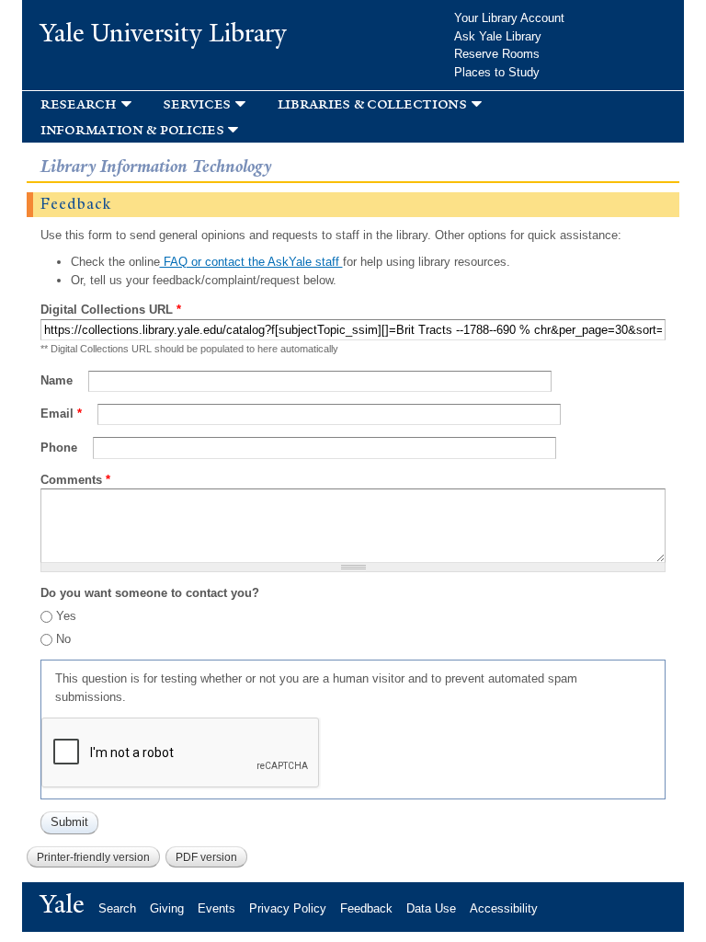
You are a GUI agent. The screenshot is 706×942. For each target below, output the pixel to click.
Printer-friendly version (93, 857)
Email (61, 413)
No (63, 639)
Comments (75, 480)
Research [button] (78, 103)
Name (58, 380)
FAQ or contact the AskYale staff (251, 262)
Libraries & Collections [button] (372, 103)
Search (117, 908)
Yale (62, 904)
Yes (66, 616)
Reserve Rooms (497, 54)
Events (216, 908)
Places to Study (497, 72)
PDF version (206, 857)
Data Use (431, 908)
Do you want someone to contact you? (149, 593)
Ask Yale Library (497, 36)
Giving (167, 908)
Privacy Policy (287, 908)
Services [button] (197, 103)
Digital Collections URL (110, 309)
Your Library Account (509, 18)
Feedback (366, 908)
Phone (60, 447)
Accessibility (504, 908)
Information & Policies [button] (131, 129)
